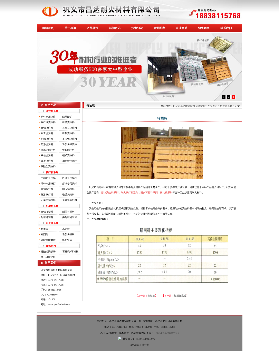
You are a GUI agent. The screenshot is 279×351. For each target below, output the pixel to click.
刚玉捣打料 (68, 189)
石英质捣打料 (48, 200)
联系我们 (226, 28)
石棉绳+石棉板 (70, 251)
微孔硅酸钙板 (48, 257)
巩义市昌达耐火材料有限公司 (189, 106)
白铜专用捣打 (69, 178)
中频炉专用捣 (48, 178)
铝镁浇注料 (68, 155)
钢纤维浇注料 (48, 122)
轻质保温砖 (68, 234)
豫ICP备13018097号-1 (167, 332)
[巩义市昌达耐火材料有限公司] (103, 23)
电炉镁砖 (67, 239)
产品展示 (92, 28)
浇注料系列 (52, 111)
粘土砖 (44, 228)
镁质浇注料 (47, 160)
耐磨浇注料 (68, 122)
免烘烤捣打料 (69, 200)
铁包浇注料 (68, 149)
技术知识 (137, 28)
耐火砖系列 (52, 223)
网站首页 (48, 28)
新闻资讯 (115, 28)
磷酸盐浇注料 (48, 166)
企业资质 (181, 28)
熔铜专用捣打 (69, 183)
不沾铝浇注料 (69, 138)
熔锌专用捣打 (48, 183)
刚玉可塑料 (68, 211)
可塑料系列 (52, 206)
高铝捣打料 (47, 189)
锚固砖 (44, 234)
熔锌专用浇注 (48, 116)
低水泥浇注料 (48, 149)
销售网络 (204, 28)
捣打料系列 (52, 172)
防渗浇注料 (47, 144)
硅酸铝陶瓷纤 (48, 251)
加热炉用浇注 (69, 160)
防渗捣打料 (47, 194)
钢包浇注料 (47, 155)
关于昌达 (70, 28)
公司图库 (159, 28)
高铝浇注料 (47, 127)
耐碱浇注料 (47, 138)
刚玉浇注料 (47, 133)
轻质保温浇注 (69, 144)
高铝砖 (66, 228)
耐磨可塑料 (47, 217)
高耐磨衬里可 (69, 217)
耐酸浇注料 (68, 133)
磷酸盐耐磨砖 (48, 239)
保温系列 (51, 245)
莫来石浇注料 (69, 127)
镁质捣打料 (68, 194)
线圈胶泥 (67, 116)
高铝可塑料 (47, 211)
